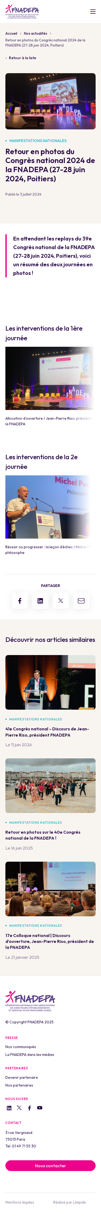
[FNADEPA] (22, 11)
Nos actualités (35, 33)
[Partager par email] (81, 601)
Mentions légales (19, 1202)
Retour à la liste (22, 57)
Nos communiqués (20, 1046)
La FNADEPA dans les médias (29, 1054)
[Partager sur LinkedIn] (40, 601)
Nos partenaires (19, 1085)
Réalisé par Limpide (69, 1202)
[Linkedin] (9, 1108)
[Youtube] (39, 1108)
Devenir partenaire (21, 1077)
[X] (19, 1108)
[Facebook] (29, 1108)
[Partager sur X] (61, 601)
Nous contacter (50, 1165)
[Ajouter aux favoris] (91, 719)
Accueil (11, 33)
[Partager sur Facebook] (20, 601)
